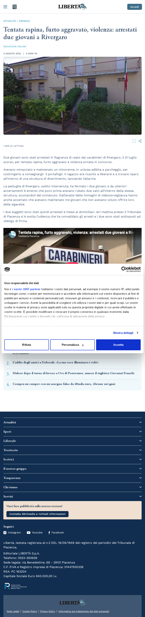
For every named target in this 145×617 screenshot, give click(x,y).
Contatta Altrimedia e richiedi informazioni (37, 513)
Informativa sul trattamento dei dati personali (83, 611)
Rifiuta (26, 344)
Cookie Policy (29, 611)
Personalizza (70, 344)
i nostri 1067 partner (26, 289)
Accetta (118, 344)
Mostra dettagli (123, 332)
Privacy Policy (47, 611)
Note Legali (13, 611)
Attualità (9, 21)
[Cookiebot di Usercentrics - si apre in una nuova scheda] (124, 269)
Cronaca (24, 21)
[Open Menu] (5, 6)
